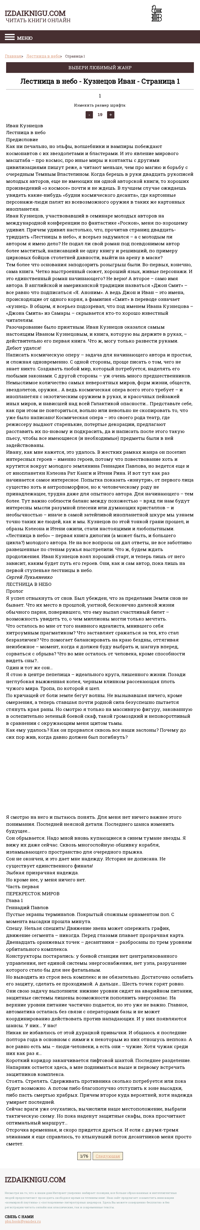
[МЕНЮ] (10, 37)
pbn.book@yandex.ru (23, 1221)
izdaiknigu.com (35, 13)
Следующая (108, 1156)
